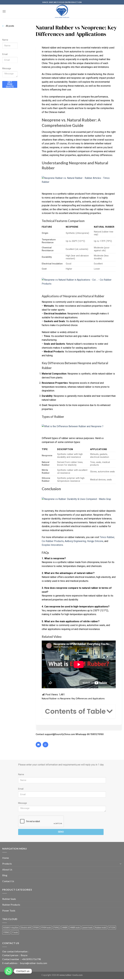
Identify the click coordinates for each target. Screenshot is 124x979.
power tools (87, 927)
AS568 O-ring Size (10, 927)
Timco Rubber (107, 537)
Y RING (6, 932)
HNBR (64, 927)
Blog (4, 875)
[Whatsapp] (45, 744)
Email (5, 54)
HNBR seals (75, 927)
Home (5, 857)
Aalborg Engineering (75, 541)
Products (7, 863)
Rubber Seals (9, 898)
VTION (112, 927)
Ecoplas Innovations (52, 544)
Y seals (15, 932)
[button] (110, 711)
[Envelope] (38, 744)
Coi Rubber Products (53, 541)
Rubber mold (100, 927)
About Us (7, 869)
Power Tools (8, 910)
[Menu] (4, 11)
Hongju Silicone (95, 541)
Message (6, 68)
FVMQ (56, 927)
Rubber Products (11, 904)
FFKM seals (46, 927)
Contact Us (8, 881)
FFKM (36, 927)
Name (5, 40)
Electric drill (26, 927)
